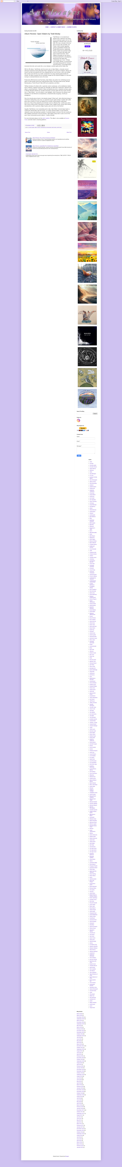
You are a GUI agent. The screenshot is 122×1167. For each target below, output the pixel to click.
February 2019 (80, 1086)
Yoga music (92, 1007)
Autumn (91, 513)
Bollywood (92, 537)
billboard (92, 526)
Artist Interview (93, 509)
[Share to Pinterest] (44, 125)
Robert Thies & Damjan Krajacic (93, 895)
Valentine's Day (93, 987)
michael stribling (93, 803)
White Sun (92, 995)
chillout (91, 555)
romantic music (93, 899)
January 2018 (80, 1108)
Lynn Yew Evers (93, 773)
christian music (93, 557)
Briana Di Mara (93, 541)
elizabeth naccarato (92, 642)
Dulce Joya (92, 624)
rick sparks (92, 889)
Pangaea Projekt (93, 866)
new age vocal (93, 851)
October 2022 (80, 1034)
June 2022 (79, 1039)
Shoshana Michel (92, 930)
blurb (91, 534)
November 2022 (80, 1032)
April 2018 (79, 1103)
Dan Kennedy (93, 591)
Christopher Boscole (92, 561)
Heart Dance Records (92, 679)
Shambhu (92, 924)
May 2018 (79, 1101)
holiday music (93, 684)
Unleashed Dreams (92, 985)
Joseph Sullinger (93, 725)
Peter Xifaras (93, 875)
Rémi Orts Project (92, 881)
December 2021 (80, 1045)
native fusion (92, 841)
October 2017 (80, 1111)
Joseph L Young (93, 722)
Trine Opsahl (93, 982)
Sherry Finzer (93, 928)
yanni (91, 1006)
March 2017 (79, 1123)
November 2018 (80, 1091)
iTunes (26, 119)
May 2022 (79, 1040)
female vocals (93, 652)
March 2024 (79, 1020)
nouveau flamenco (92, 854)
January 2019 (80, 1088)
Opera (91, 860)
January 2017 (80, 1127)
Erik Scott (92, 649)
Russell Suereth (93, 902)
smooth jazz (92, 932)
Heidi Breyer (92, 681)
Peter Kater (92, 869)
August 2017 (79, 1115)
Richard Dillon (93, 888)
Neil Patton (92, 843)
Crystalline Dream (92, 587)
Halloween (92, 673)
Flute (91, 658)
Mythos (91, 833)
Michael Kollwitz (93, 801)
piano (91, 877)
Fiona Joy (92, 656)
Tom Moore (92, 970)
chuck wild (92, 563)
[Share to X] (41, 125)
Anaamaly (92, 493)
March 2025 (79, 1015)
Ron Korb (92, 901)
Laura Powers (93, 754)
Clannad (92, 568)
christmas (92, 559)
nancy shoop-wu (93, 834)
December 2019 (80, 1069)
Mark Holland (93, 783)
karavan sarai (93, 731)
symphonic (92, 953)
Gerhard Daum (93, 663)
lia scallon (92, 757)
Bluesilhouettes (93, 532)
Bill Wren (92, 524)
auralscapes (92, 511)
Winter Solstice (93, 1002)
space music (92, 938)
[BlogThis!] (39, 125)
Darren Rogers (93, 599)
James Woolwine (93, 697)
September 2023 (80, 1023)
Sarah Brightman (93, 914)
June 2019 (79, 1079)
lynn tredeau (92, 771)
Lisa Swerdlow (93, 762)
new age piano (93, 850)
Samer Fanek (93, 909)
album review (37, 127)
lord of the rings (93, 764)
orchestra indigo (93, 862)
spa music (92, 936)
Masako (91, 788)
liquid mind (92, 759)
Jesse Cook (92, 708)
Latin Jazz (92, 752)
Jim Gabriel (92, 712)
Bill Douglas (92, 523)
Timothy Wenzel (93, 965)
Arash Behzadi (93, 504)
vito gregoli (92, 994)
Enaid (91, 644)
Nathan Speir (93, 836)
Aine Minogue (93, 473)
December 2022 (80, 1030)
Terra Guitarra (93, 957)
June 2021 (79, 1052)
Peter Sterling (93, 874)
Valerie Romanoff (94, 989)
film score (92, 654)
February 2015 (80, 1145)
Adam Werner (93, 468)
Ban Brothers (93, 516)
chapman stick (93, 552)
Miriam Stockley (93, 820)
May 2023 (79, 1025)
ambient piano (93, 486)
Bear (91, 518)
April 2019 (79, 1083)
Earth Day (92, 629)
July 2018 (79, 1098)
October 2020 (80, 1059)
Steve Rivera (93, 949)
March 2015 (79, 1144)
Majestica (92, 775)
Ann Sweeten (93, 499)
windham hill (92, 999)
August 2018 (79, 1096)
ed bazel (92, 631)
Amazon (67, 118)
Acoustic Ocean (93, 466)
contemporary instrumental (45, 127)
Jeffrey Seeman (93, 702)
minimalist (92, 817)
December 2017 (80, 1110)
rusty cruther (92, 904)
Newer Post (27, 132)
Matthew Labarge (92, 790)
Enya (91, 647)
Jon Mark (92, 715)
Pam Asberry (92, 864)
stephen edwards (94, 946)
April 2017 (79, 1122)
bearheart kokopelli (92, 520)
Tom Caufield (93, 969)
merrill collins (93, 794)
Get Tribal (92, 664)
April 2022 (79, 1042)
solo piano (92, 934)
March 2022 (79, 1044)
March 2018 (79, 1105)
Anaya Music (93, 494)
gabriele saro (93, 661)
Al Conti (91, 475)
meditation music (93, 792)
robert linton (92, 893)
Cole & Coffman (93, 576)
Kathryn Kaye (93, 736)
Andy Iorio (92, 496)
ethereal (91, 651)
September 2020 (80, 1061)
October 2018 (80, 1093)
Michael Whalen (93, 805)
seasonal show (93, 919)
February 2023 (80, 1029)
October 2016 (80, 1132)
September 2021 (80, 1049)
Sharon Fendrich (93, 926)
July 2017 (79, 1116)
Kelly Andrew (93, 742)
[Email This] (38, 125)
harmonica (92, 674)
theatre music (93, 964)
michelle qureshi (93, 809)
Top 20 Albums (93, 972)
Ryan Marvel (92, 908)
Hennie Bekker (93, 682)
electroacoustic (93, 636)
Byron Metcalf (93, 542)
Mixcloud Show (93, 822)
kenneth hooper (93, 744)
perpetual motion (93, 867)
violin (91, 992)
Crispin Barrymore (92, 584)
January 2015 (80, 1147)
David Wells (92, 611)
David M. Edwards (92, 607)
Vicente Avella (93, 990)
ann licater (92, 498)
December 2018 (80, 1089)
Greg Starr (92, 671)
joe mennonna (93, 714)
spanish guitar (93, 941)
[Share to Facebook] (42, 125)
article (91, 508)
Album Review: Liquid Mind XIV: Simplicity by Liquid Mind (45, 146)
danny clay (92, 592)
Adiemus (92, 470)
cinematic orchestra (92, 566)
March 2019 (79, 1084)
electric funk (92, 633)
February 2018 (80, 1106)
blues (91, 530)
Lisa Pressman (93, 760)
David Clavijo (93, 603)
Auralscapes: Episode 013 (32, 154)
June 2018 (79, 1100)
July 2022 (79, 1037)
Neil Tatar (92, 845)
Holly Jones (92, 687)
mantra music (93, 778)
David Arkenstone (92, 601)
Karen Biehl (92, 732)
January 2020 (80, 1067)
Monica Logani (93, 824)
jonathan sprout (93, 719)
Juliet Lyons (92, 729)
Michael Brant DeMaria (93, 796)
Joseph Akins (93, 720)
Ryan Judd (92, 906)
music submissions (92, 831)
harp (91, 676)
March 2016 (79, 1142)
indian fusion (93, 689)
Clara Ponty (92, 570)
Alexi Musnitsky (93, 483)
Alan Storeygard (93, 480)
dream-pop (92, 623)
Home (48, 132)
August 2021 (79, 1050)
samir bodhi (92, 911)
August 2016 (79, 1135)
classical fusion (93, 574)
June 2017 (79, 1118)
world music (59, 127)
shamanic (92, 923)
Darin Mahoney (93, 594)
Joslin (91, 727)
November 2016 (80, 1130)
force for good (93, 659)
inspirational (92, 695)
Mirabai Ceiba (93, 819)
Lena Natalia (93, 755)
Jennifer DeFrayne (92, 705)
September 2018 (80, 1094)
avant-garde (92, 515)
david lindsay (93, 605)
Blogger (67, 1156)
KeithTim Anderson (92, 740)
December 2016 (80, 1128)
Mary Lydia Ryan (93, 784)
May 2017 (79, 1120)
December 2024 (80, 1017)
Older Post (69, 132)
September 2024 (80, 1018)
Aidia (91, 472)
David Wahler (93, 610)
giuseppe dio (93, 668)
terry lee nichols (93, 959)
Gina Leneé (92, 666)
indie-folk (92, 691)
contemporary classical (93, 578)
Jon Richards (93, 717)
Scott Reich (92, 918)
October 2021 (80, 1047)
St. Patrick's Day (93, 944)
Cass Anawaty (93, 549)
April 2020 (79, 1064)
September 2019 (80, 1074)
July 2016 (79, 1137)
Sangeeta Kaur (93, 913)
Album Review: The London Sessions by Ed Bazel (44, 137)
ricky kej (91, 891)
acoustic (91, 463)
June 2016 (79, 1138)
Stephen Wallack (93, 948)
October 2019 (80, 1072)
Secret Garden (93, 921)
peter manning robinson (93, 872)
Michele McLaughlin (92, 807)
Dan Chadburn (93, 589)
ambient (91, 485)
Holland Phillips (93, 686)
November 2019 (80, 1071)
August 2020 (79, 1062)
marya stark (92, 786)
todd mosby (54, 127)
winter (91, 1000)
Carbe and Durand (92, 547)
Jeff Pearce (92, 701)
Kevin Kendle (93, 747)
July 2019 (79, 1078)
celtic (91, 550)
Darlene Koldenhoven (93, 597)
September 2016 (80, 1133)
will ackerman (93, 997)
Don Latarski (92, 619)
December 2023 (80, 1022)
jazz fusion (92, 699)
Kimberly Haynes (93, 750)
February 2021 (80, 1056)
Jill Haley (92, 710)
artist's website (46, 118)
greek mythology (93, 669)
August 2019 (79, 1076)
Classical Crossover (92, 572)
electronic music (93, 638)
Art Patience (92, 506)
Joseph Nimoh (93, 724)
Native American (93, 838)
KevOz (91, 749)
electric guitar (93, 634)
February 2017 (80, 1125)
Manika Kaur (92, 776)
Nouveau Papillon (92, 857)
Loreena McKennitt (92, 766)
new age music (93, 848)
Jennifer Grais (93, 707)
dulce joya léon (93, 626)
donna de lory (93, 621)
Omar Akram (92, 859)
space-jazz (92, 939)
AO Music (92, 503)
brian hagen (92, 539)
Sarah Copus (93, 916)
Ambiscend (92, 488)
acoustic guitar (31, 127)
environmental (93, 646)
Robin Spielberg (93, 897)
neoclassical (92, 846)
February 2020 (80, 1066)
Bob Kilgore (92, 536)
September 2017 (80, 1113)
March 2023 (79, 1027)
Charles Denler (93, 554)
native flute (92, 840)
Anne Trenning (93, 501)
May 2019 (79, 1081)
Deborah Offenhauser (92, 614)
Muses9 (91, 828)
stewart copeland (93, 951)
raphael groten (93, 879)
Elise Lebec (92, 639)
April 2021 (79, 1054)
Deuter (91, 616)
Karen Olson (92, 734)
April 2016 (79, 1140)
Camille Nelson (93, 544)
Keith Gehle (92, 737)
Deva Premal (93, 617)
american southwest (92, 491)
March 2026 (79, 1013)
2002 (91, 461)
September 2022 (80, 1035)
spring (91, 943)
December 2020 (80, 1057)
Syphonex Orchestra (92, 955)
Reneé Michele (93, 886)
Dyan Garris (92, 628)
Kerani (91, 745)
